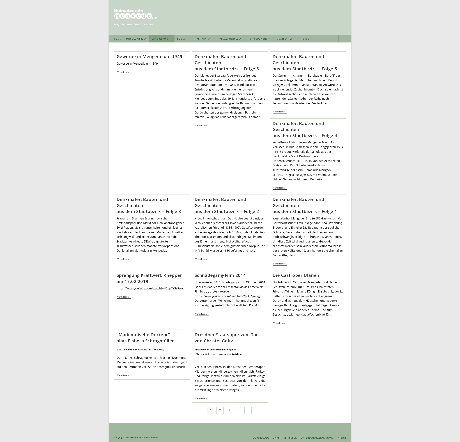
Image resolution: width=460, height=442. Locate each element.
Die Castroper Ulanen (296, 275)
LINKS (276, 437)
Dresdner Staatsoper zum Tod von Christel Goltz (227, 338)
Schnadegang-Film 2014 (220, 275)
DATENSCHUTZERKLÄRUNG (317, 437)
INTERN (341, 437)
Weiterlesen (124, 72)
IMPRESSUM (290, 437)
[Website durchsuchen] (342, 39)
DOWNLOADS (261, 437)
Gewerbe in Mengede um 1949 (150, 56)
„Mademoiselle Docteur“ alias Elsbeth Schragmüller (145, 338)
